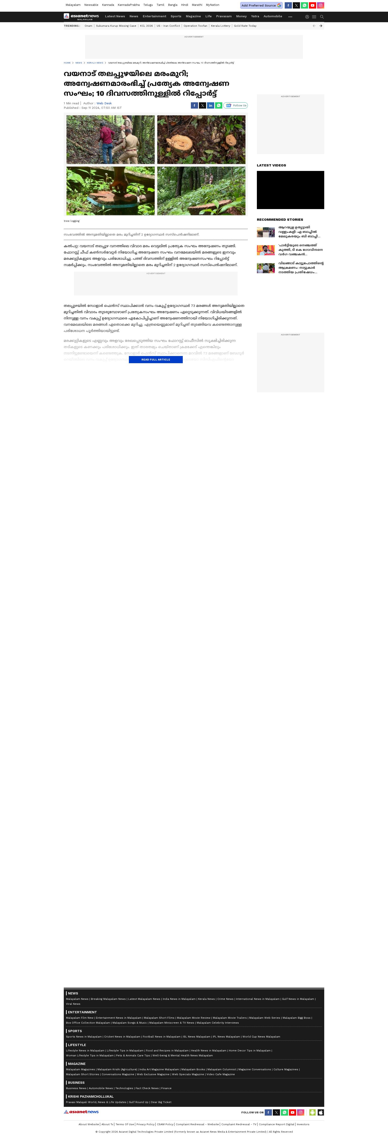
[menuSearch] (322, 17)
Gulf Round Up (138, 1102)
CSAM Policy (165, 1124)
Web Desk (104, 103)
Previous (314, 25)
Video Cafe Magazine (221, 1074)
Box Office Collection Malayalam (88, 1022)
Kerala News (206, 999)
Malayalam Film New (79, 1017)
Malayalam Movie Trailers (230, 1017)
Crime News (225, 999)
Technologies (124, 1088)
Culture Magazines (285, 1069)
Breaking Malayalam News (108, 999)
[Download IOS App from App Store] (320, 1112)
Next (320, 25)
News (134, 16)
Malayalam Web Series (264, 1017)
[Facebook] (288, 5)
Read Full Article (155, 359)
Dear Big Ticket (161, 1102)
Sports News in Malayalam (84, 1036)
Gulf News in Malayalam (298, 999)
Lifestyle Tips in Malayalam (125, 1050)
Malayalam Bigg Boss (297, 1017)
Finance (166, 1088)
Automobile (273, 16)
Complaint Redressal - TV (238, 1124)
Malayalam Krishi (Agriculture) (117, 1069)
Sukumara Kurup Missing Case (116, 25)
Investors (303, 1124)
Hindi (184, 5)
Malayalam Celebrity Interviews (218, 1022)
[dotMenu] (291, 16)
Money (241, 16)
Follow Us (240, 105)
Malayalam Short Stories (82, 1074)
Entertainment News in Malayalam (118, 1017)
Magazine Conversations (254, 1069)
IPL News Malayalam (226, 1036)
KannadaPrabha (129, 5)
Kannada (108, 5)
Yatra (255, 16)
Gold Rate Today (245, 25)
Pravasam (224, 16)
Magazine (193, 16)
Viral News (73, 1003)
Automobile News (101, 1088)
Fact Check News (147, 1088)
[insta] (320, 5)
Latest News (115, 16)
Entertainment (154, 16)
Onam (88, 25)
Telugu (148, 5)
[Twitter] (296, 5)
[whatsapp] (304, 5)
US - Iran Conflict (168, 25)
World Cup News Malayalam (261, 1036)
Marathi (197, 5)
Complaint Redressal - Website (197, 1124)
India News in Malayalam (179, 999)
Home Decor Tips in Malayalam (250, 1050)
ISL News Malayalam (196, 1036)
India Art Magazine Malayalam (159, 1069)
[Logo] (83, 17)
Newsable (91, 5)
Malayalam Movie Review (193, 1017)
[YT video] (312, 5)
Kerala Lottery (220, 25)
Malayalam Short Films (159, 1017)
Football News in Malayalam (162, 1036)
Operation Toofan (195, 25)
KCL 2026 (146, 25)
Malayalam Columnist (221, 1069)
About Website (89, 1124)
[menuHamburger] (314, 16)
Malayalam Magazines (80, 1069)
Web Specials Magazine (188, 1074)
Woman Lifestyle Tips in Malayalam (90, 1055)
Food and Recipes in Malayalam (167, 1050)
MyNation (212, 5)
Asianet (81, 1111)
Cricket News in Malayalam (122, 1036)
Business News (76, 1088)
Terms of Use (125, 1124)
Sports (176, 16)
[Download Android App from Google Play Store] (312, 1112)
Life (208, 16)
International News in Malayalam (258, 999)
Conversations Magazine (118, 1074)
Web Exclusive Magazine (153, 1074)
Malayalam (73, 5)
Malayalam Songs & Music (129, 1022)
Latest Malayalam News (144, 999)
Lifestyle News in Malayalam (85, 1050)
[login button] (308, 17)
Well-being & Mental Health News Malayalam (182, 1055)
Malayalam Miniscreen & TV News (171, 1022)
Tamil (160, 5)
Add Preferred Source (259, 5)
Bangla (172, 5)
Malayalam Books (193, 1069)
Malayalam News (77, 999)
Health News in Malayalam (208, 1050)
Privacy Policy (145, 1124)
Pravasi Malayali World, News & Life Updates (96, 1102)
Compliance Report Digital (276, 1124)
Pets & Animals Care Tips (133, 1055)
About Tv (107, 1124)
